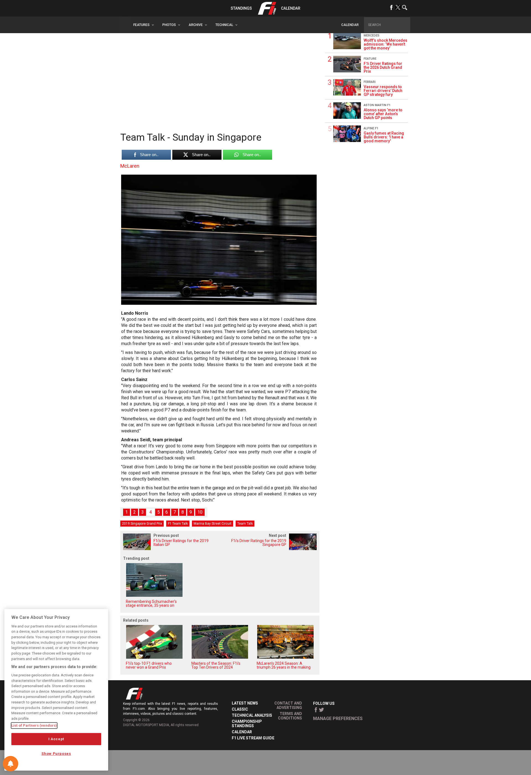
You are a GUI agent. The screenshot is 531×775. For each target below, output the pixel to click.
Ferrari (370, 82)
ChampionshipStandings (247, 723)
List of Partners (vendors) (34, 725)
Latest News (245, 703)
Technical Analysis (252, 715)
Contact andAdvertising (288, 705)
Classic (240, 709)
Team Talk (245, 524)
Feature (370, 59)
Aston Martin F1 (377, 105)
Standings (241, 8)
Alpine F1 (371, 128)
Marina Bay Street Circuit (212, 524)
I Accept (56, 739)
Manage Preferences (338, 718)
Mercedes (371, 35)
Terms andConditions (290, 715)
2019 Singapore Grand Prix (142, 524)
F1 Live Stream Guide (253, 738)
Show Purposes (56, 754)
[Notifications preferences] (10, 763)
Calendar (290, 8)
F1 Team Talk (178, 524)
